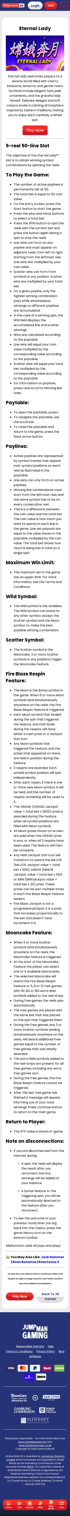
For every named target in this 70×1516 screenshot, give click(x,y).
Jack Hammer (52, 1257)
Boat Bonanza (24, 1262)
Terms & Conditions (19, 1351)
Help (51, 1346)
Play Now (19, 1296)
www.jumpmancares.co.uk (35, 1445)
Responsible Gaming (30, 1346)
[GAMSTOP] (51, 1397)
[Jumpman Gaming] (35, 1337)
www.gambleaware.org (32, 1441)
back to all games (50, 1296)
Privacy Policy (46, 1351)
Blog (61, 1351)
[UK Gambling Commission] (24, 1410)
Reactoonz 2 (48, 1262)
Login (35, 5)
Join (50, 5)
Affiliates (35, 1356)
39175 (30, 1466)
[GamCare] (19, 1398)
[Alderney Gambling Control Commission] (35, 1420)
